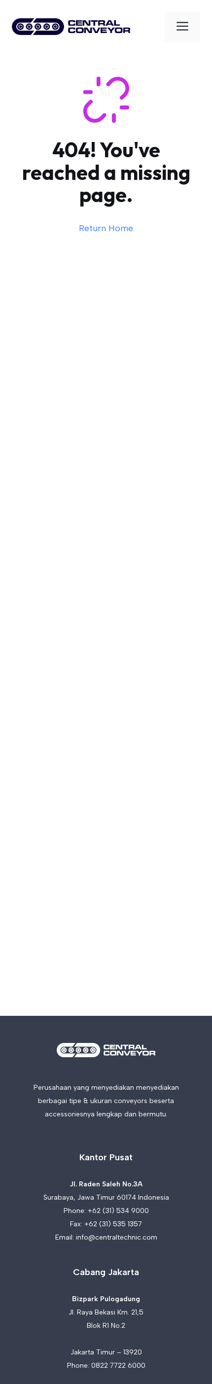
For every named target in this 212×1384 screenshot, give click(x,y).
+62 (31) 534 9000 (118, 1211)
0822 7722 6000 (118, 1365)
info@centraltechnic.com (116, 1237)
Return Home (106, 228)
